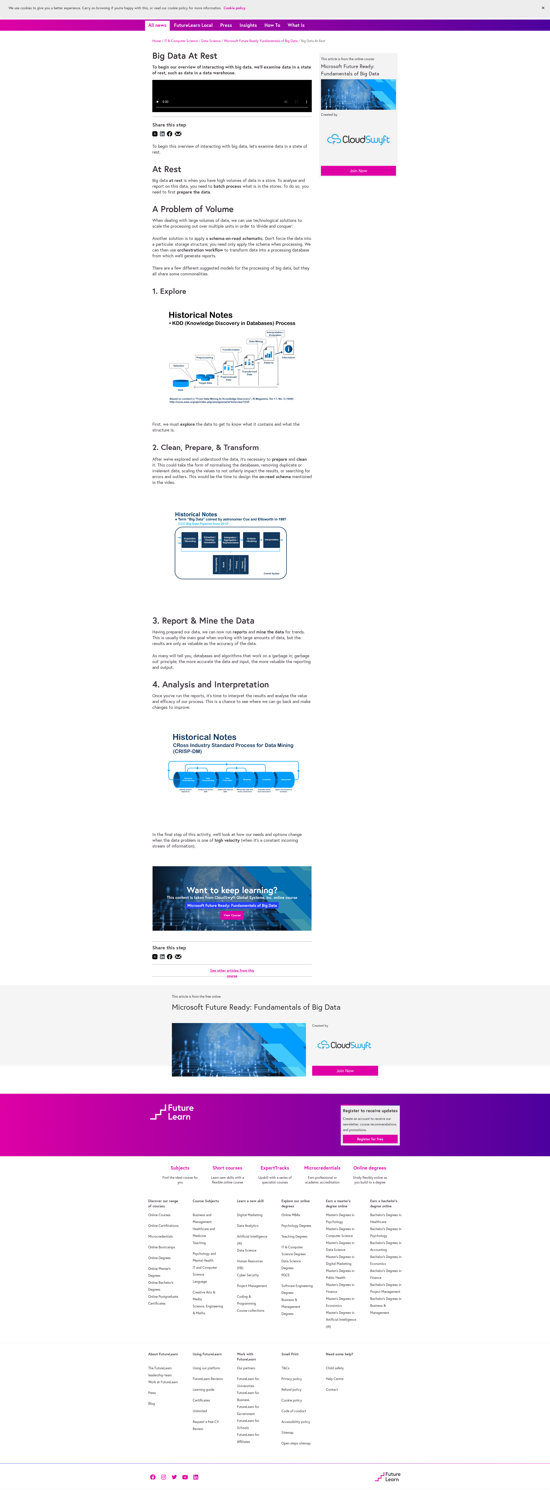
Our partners (246, 1368)
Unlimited (200, 1411)
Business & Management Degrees (290, 1307)
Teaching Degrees (294, 1236)
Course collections (250, 1310)
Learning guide (203, 1389)
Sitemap (287, 1432)
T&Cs (285, 1368)
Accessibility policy (295, 1422)
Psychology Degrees (296, 1225)
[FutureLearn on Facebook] (154, 1476)
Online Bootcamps (161, 1247)
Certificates (201, 1400)
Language (200, 1281)
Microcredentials (160, 1236)
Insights (248, 25)
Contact (332, 1389)
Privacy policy (291, 1379)
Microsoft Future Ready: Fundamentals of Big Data (261, 41)
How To (272, 25)
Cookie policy (291, 1400)
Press (226, 25)
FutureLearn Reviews (208, 1379)
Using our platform (206, 1368)
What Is (296, 25)
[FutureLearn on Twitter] (174, 1476)
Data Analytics (247, 1225)
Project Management (252, 1286)
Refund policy (291, 1389)
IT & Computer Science (181, 41)
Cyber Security (248, 1275)
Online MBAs (290, 1215)
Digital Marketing (250, 1215)
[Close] (543, 8)
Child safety (335, 1368)
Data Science (211, 41)
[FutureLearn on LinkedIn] (195, 1476)
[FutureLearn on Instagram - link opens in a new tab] (163, 1476)
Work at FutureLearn (163, 1382)
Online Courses (159, 1215)
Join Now (358, 170)
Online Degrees (159, 1258)
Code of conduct (293, 1411)
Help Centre (335, 1379)
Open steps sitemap (296, 1443)
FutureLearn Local (193, 25)
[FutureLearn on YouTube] (185, 1476)
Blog (151, 1403)
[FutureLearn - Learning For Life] (387, 1476)
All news (157, 25)
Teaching (199, 1243)
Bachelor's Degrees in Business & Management (385, 1305)
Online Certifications (163, 1225)
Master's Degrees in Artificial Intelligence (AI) (341, 1319)
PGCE (285, 1275)
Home (156, 41)
